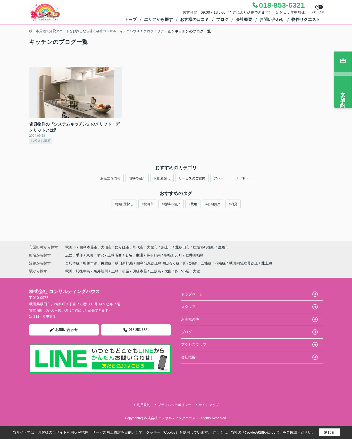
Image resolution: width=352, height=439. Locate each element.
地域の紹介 (137, 178)
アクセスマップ (193, 344)
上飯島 (155, 271)
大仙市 (106, 247)
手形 (80, 255)
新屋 (125, 271)
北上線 (266, 263)
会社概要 (244, 19)
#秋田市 (148, 204)
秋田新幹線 (124, 263)
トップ (130, 19)
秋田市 (70, 247)
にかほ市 (122, 247)
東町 (90, 255)
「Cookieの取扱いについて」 (262, 432)
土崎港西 (115, 255)
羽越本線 (90, 263)
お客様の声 (190, 319)
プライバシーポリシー (174, 405)
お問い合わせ (271, 19)
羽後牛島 (83, 271)
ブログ (222, 19)
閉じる (329, 432)
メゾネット (243, 178)
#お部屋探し (124, 204)
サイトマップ (209, 405)
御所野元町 (173, 255)
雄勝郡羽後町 (204, 247)
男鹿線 (107, 263)
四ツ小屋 (182, 271)
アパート (220, 178)
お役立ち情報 (110, 178)
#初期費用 (213, 204)
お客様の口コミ (194, 19)
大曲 (168, 271)
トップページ (192, 294)
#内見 (233, 204)
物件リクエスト (305, 19)
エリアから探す (158, 19)
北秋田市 (182, 247)
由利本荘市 (88, 247)
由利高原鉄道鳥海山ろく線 (158, 263)
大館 (196, 271)
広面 (69, 255)
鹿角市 (223, 247)
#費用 (193, 204)
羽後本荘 (139, 271)
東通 (140, 255)
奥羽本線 (73, 263)
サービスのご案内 (192, 178)
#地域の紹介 (171, 204)
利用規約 (143, 405)
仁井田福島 (195, 255)
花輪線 (221, 263)
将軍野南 (154, 255)
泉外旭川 (101, 271)
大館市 (152, 247)
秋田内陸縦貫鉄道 (244, 263)
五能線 (207, 263)
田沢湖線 (190, 263)
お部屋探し (162, 178)
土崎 (115, 271)
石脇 (129, 255)
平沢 (101, 255)
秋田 (68, 271)
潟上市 (166, 247)
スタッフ (188, 307)
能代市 (138, 247)
